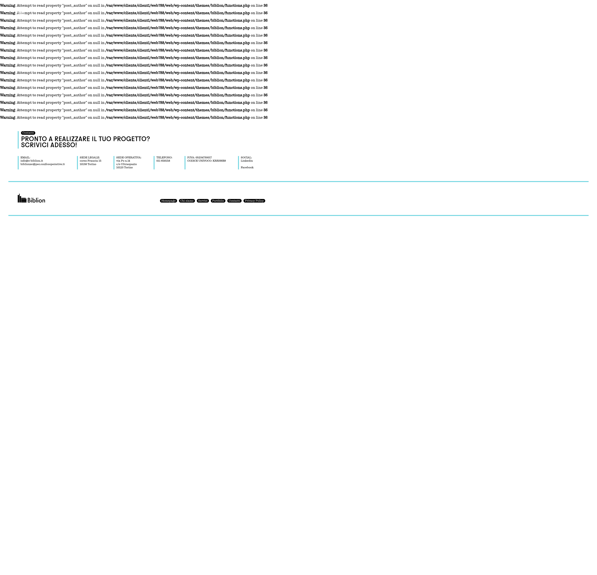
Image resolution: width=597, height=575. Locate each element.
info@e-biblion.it (32, 160)
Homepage (168, 200)
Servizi (203, 200)
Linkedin (247, 160)
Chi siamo (187, 200)
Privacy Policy (254, 200)
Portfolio (218, 200)
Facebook (247, 167)
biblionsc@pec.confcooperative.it (43, 164)
